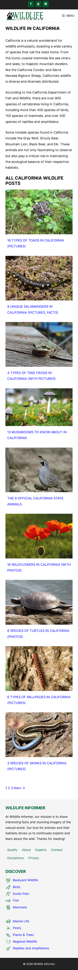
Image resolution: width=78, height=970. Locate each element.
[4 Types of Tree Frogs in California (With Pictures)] (39, 364)
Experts (40, 850)
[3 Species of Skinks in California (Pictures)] (39, 754)
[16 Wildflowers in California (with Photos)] (39, 555)
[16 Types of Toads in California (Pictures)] (39, 231)
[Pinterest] (46, 4)
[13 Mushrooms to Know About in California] (39, 423)
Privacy (33, 858)
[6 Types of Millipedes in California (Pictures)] (39, 688)
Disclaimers (15, 858)
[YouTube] (38, 4)
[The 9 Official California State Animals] (39, 489)
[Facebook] (31, 4)
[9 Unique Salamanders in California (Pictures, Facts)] (39, 297)
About (26, 850)
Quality (12, 850)
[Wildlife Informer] (24, 15)
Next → (19, 788)
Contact (56, 850)
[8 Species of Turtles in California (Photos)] (39, 622)
